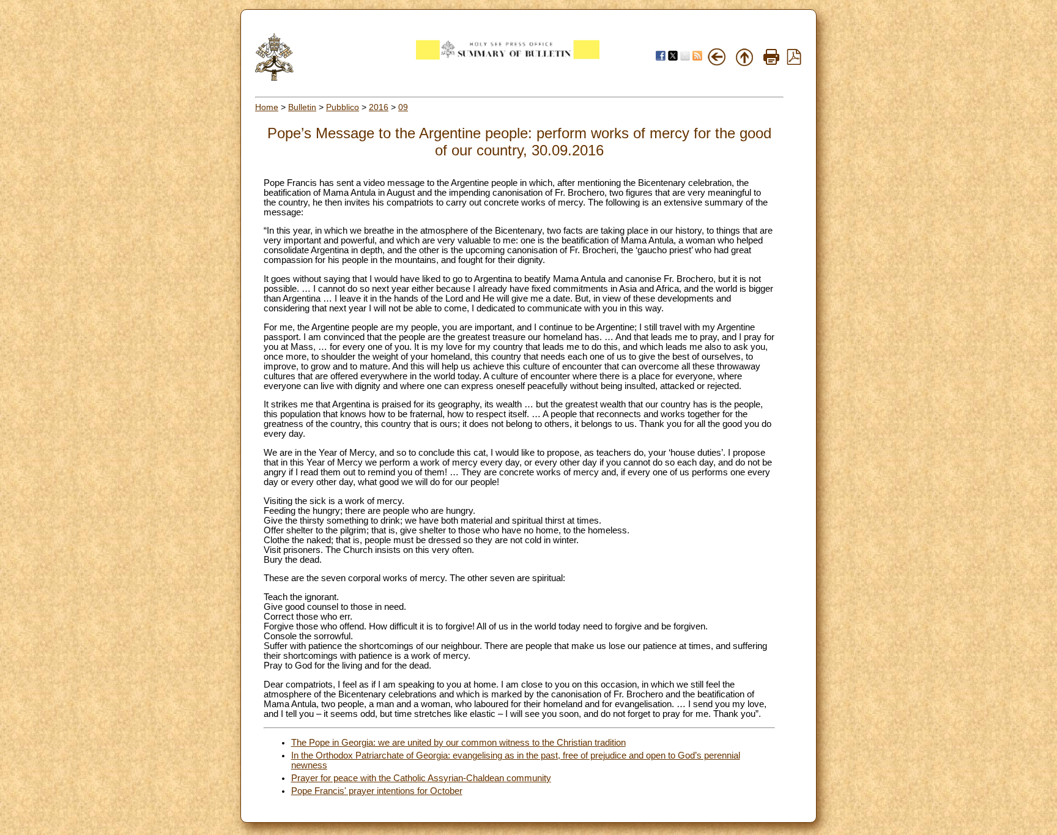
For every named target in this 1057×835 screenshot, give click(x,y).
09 (403, 107)
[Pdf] (794, 62)
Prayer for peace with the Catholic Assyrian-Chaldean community (421, 778)
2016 (378, 107)
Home (266, 107)
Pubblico (342, 107)
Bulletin (302, 107)
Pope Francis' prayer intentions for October (376, 791)
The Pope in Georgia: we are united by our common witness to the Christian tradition (458, 743)
